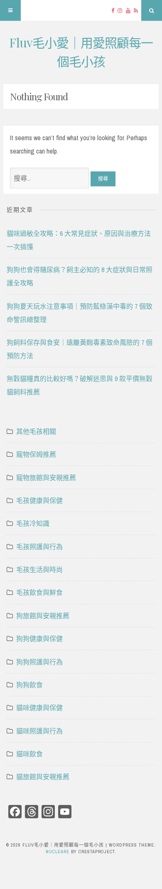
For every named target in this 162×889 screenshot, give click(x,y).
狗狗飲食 (29, 684)
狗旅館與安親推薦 (42, 615)
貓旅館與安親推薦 (42, 776)
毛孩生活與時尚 (39, 569)
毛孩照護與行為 (39, 546)
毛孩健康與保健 (39, 500)
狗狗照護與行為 (39, 661)
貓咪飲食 (29, 753)
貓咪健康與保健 (39, 707)
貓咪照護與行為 (39, 730)
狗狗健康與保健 (39, 638)
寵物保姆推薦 (36, 454)
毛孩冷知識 (32, 523)
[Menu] (10, 10)
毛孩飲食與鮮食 (39, 592)
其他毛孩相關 (36, 431)
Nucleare (57, 851)
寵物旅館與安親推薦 (46, 477)
